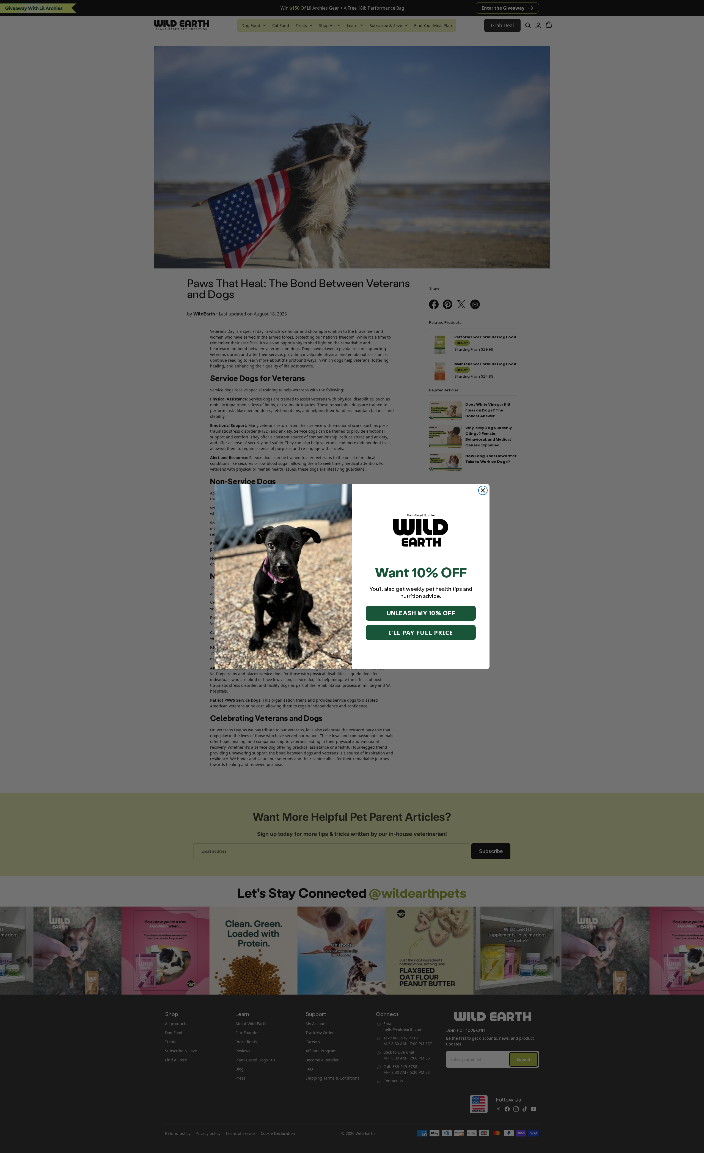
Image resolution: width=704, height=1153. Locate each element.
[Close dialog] (483, 490)
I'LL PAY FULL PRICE (421, 632)
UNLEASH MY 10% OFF (421, 613)
